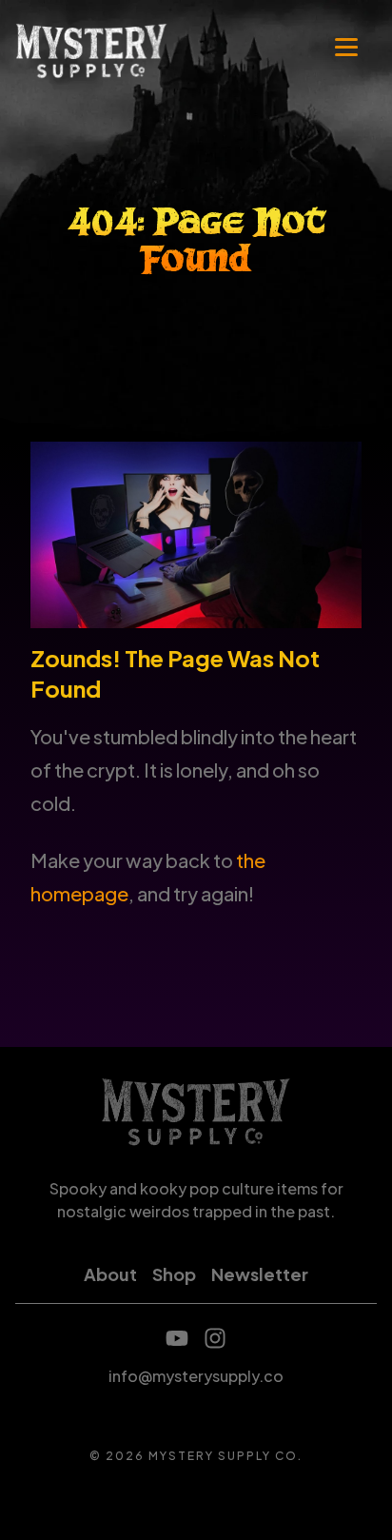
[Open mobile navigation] (346, 49)
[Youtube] (177, 1338)
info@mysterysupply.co (196, 1376)
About (110, 1274)
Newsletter (259, 1274)
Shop (174, 1274)
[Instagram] (215, 1338)
